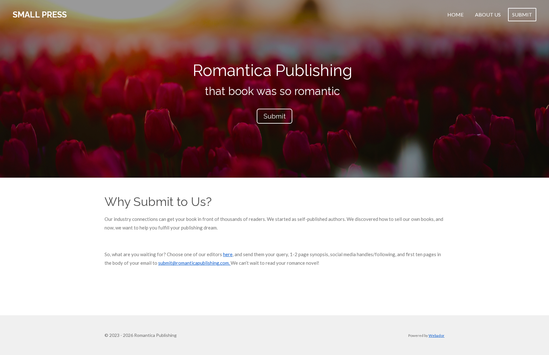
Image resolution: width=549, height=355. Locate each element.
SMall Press (40, 14)
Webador (436, 335)
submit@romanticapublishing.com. (194, 263)
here (228, 254)
